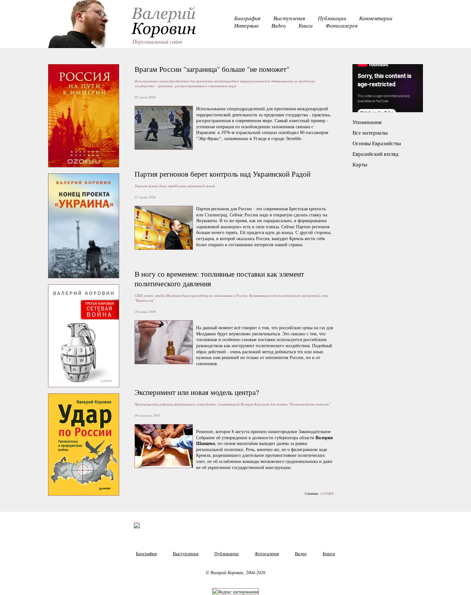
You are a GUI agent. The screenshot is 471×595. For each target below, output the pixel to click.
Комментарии (375, 18)
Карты (359, 164)
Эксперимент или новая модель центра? (197, 392)
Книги (306, 25)
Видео (278, 25)
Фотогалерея (342, 25)
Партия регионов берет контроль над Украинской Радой (222, 174)
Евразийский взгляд (375, 153)
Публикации (332, 18)
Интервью (246, 25)
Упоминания (367, 122)
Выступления (289, 18)
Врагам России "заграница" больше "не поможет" (212, 69)
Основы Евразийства (376, 143)
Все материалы (370, 132)
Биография (247, 18)
